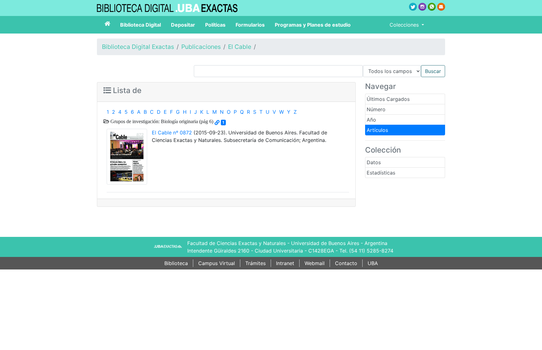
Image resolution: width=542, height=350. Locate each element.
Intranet (285, 263)
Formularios (250, 25)
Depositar (183, 25)
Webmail (315, 263)
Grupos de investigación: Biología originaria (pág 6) (161, 121)
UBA (373, 263)
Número (376, 109)
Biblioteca (176, 263)
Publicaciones (201, 46)
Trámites (255, 263)
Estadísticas (381, 173)
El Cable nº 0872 (172, 132)
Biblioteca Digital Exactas (138, 46)
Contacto (346, 263)
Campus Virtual (216, 263)
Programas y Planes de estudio (313, 25)
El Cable (239, 46)
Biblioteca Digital (140, 25)
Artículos (377, 130)
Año (371, 120)
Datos (374, 162)
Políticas (215, 25)
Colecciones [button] (405, 25)
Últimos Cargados (388, 99)
